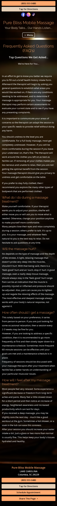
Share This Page (27, 498)
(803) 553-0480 (28, 3)
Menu (29, 35)
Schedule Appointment (28, 492)
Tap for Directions (28, 9)
